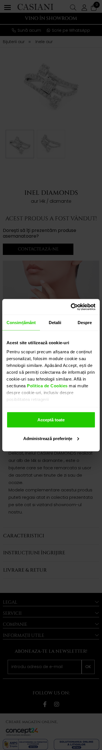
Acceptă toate (51, 419)
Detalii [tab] (55, 322)
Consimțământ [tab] (21, 322)
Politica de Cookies (47, 385)
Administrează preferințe (47, 438)
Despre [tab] (85, 322)
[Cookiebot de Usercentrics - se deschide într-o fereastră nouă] (71, 306)
